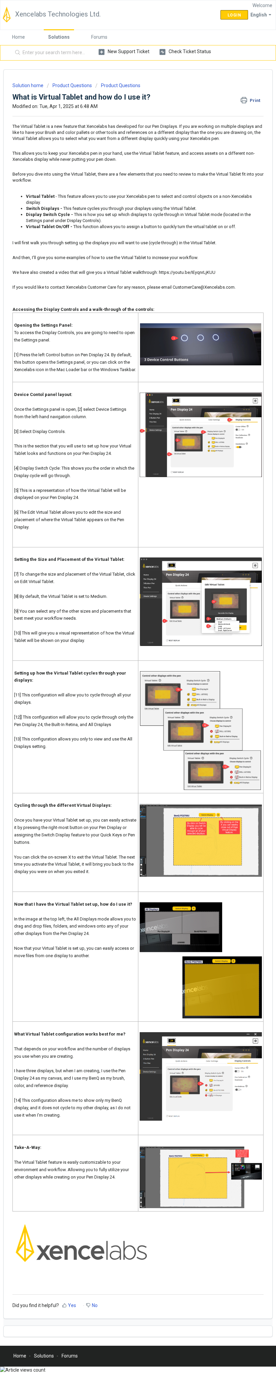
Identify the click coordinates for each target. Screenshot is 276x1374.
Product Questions (72, 85)
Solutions (59, 37)
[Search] (16, 53)
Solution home (28, 85)
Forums (99, 37)
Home (18, 37)
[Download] (125, 702)
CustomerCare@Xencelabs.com (204, 287)
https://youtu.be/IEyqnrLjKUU (187, 272)
